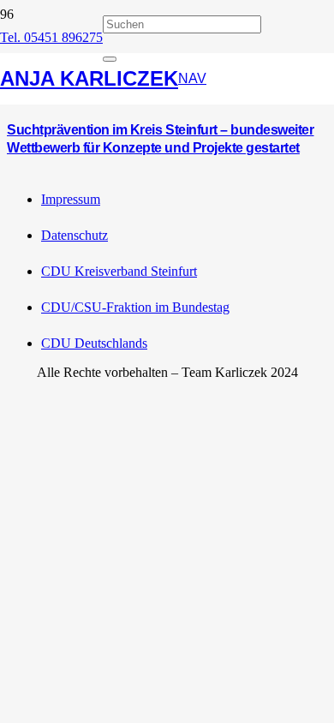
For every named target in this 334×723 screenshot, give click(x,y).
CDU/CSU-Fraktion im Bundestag (135, 307)
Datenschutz (74, 235)
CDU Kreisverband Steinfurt (119, 271)
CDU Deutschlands (94, 343)
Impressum (70, 199)
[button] (192, 79)
